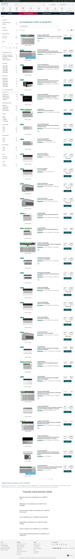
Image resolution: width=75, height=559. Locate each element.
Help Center (19, 552)
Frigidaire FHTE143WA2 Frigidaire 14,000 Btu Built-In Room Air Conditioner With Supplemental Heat (49, 244)
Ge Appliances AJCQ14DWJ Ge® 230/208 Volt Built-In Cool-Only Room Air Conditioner (48, 274)
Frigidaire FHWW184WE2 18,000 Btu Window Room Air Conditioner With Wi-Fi (49, 35)
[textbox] (6, 44)
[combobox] (28, 4)
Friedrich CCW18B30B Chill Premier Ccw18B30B (43, 303)
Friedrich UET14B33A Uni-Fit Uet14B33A (42, 169)
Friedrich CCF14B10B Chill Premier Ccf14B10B (43, 154)
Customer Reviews (37, 545)
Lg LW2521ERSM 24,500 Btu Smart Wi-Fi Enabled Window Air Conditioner (47, 214)
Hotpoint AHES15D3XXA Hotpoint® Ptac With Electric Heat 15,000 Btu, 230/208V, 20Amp (48, 125)
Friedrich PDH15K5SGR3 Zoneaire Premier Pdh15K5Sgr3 (44, 139)
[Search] (44, 4)
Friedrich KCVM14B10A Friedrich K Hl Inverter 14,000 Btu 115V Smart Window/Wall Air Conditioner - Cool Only (48, 81)
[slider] (2, 46)
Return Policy (36, 552)
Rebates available (68, 187)
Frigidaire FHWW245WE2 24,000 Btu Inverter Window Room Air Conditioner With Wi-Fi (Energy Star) (49, 392)
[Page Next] (51, 479)
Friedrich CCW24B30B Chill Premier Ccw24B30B (43, 288)
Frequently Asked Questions (22, 551)
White (38, 41)
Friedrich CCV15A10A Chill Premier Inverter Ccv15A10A (45, 199)
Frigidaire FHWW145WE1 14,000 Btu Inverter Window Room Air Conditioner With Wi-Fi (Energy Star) (49, 422)
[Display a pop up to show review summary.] (46, 38)
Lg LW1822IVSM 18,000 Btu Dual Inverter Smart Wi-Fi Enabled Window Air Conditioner (48, 348)
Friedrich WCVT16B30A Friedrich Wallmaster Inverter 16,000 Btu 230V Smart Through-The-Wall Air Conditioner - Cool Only (49, 407)
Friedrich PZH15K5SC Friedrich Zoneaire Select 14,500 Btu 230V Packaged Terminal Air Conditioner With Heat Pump (49, 467)
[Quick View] (72, 38)
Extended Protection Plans (5, 548)
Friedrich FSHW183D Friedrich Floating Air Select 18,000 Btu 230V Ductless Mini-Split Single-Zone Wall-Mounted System (48, 452)
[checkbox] (10, 22)
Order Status (19, 548)
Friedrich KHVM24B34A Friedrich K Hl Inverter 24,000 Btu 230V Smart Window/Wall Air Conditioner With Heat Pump (48, 66)
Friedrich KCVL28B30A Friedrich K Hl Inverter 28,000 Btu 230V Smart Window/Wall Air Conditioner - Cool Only (48, 95)
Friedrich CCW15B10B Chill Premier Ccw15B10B (43, 318)
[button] (72, 4)
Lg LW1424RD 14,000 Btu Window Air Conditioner (45, 110)
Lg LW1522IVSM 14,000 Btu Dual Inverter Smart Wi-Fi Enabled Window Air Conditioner (48, 378)
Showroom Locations (20, 546)
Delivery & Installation (20, 545)
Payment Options (20, 549)
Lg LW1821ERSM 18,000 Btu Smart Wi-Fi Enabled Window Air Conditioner (47, 363)
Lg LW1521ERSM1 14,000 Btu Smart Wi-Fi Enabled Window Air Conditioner (47, 229)
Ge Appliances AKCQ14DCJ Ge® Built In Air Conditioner (43, 258)
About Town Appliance (38, 548)
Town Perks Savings (4, 545)
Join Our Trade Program (5, 546)
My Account (19, 554)
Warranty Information (4, 549)
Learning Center (36, 546)
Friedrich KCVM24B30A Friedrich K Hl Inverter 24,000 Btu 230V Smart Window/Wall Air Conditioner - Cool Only (48, 437)
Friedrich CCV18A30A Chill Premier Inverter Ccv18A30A (45, 184)
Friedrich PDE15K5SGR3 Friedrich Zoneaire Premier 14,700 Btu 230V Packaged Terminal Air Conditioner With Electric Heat (49, 51)
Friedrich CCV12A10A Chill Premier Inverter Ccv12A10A (45, 332)
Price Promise (36, 551)
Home (3, 16)
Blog (34, 549)
